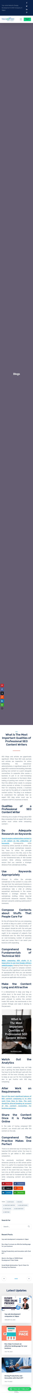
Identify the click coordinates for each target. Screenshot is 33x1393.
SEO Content (19, 1208)
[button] (2, 708)
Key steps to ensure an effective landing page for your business (16, 1346)
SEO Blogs (8, 1208)
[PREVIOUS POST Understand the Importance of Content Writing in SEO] (4, 1278)
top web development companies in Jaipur (15, 1239)
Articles (11, 1202)
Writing (7, 1212)
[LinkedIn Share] (2, 701)
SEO (16, 731)
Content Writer (10, 1205)
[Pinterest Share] (2, 685)
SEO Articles (23, 1205)
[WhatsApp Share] (2, 704)
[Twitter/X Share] (2, 693)
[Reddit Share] (2, 697)
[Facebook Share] (2, 689)
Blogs (20, 1202)
